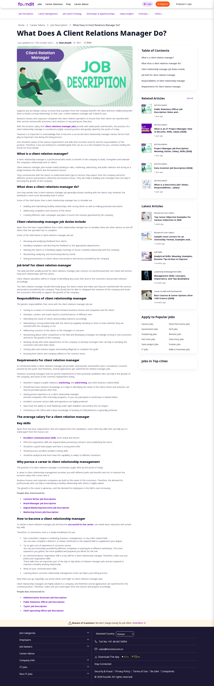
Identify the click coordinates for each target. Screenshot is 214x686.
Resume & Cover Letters (164, 213)
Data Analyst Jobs (150, 344)
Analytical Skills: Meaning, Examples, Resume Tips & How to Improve (173, 257)
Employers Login (184, 4)
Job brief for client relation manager (158, 75)
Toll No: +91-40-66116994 (113, 641)
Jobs (40, 4)
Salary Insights (127, 13)
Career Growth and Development (168, 291)
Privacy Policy (122, 671)
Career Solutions (54, 4)
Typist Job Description (35, 606)
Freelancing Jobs (149, 334)
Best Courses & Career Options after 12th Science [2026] (173, 297)
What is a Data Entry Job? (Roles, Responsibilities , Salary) (171, 186)
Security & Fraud (103, 671)
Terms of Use (140, 671)
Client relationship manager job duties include (163, 69)
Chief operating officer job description (43, 610)
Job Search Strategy (72, 13)
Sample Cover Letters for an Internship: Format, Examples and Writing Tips (172, 238)
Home (21, 25)
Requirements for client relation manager (161, 86)
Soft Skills (158, 252)
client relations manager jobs (60, 126)
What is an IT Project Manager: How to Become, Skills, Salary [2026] (173, 130)
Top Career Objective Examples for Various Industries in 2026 (172, 218)
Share (89, 43)
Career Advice (81, 4)
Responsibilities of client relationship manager (163, 80)
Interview (143, 13)
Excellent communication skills (39, 437)
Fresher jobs (175, 344)
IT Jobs (145, 349)
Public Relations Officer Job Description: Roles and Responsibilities (168, 111)
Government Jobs (150, 329)
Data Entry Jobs (176, 339)
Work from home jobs (179, 324)
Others (158, 13)
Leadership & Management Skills (168, 272)
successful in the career (80, 524)
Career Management (48, 13)
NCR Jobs (173, 329)
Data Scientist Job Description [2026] (173, 168)
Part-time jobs (148, 339)
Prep (68, 4)
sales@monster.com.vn (111, 649)
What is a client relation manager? (158, 57)
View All (190, 98)
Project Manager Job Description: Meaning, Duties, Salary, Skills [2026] (173, 150)
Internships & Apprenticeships (100, 13)
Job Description (26, 13)
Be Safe (155, 671)
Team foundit (65, 42)
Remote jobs (175, 334)
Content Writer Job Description (39, 499)
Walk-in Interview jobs (179, 349)
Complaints (168, 671)
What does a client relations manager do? (161, 63)
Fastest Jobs (147, 324)
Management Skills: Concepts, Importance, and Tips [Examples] (171, 277)
